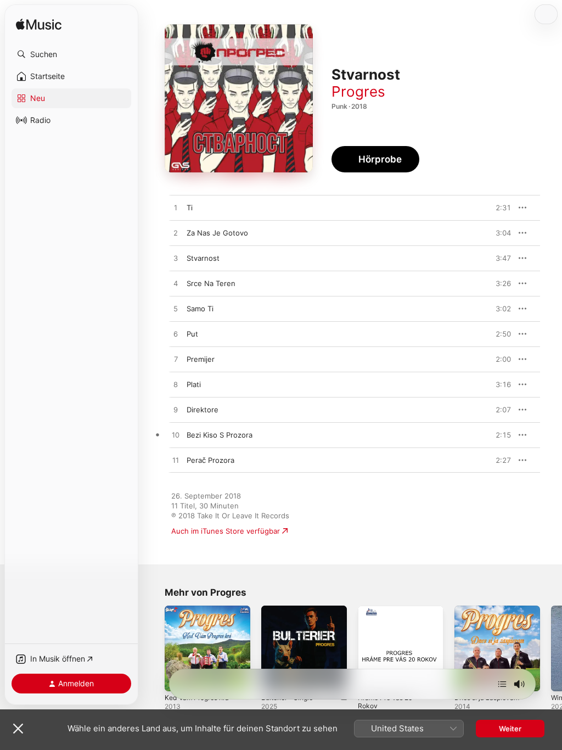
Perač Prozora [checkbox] (210, 460)
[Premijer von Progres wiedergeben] (176, 360)
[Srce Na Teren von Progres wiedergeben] (176, 284)
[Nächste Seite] (551, 648)
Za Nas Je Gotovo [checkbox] (217, 232)
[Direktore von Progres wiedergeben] (176, 410)
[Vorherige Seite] (153, 648)
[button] (71, 54)
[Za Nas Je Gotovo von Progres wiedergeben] (176, 233)
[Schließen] (18, 729)
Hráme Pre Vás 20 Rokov (385, 701)
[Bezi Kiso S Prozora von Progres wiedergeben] (176, 435)
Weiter (510, 728)
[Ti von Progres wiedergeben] (176, 208)
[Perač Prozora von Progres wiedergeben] (176, 461)
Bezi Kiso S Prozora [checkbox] (219, 434)
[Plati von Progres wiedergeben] (176, 385)
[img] (38, 25)
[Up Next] (502, 684)
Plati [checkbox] (194, 384)
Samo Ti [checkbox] (200, 308)
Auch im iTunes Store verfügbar (225, 531)
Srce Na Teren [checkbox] (211, 283)
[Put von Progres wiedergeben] (176, 334)
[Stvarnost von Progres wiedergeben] (176, 259)
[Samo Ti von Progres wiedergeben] (176, 309)
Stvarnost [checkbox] (203, 258)
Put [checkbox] (192, 333)
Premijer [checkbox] (201, 359)
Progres (358, 91)
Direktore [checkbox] (202, 409)
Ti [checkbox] (190, 207)
